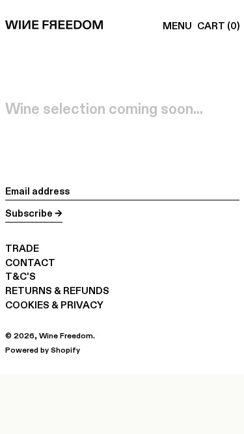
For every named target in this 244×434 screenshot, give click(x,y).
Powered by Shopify (42, 350)
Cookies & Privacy (54, 305)
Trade (22, 248)
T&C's (20, 276)
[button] (218, 26)
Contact (30, 262)
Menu (177, 26)
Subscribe (29, 213)
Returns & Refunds (57, 290)
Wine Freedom (66, 335)
